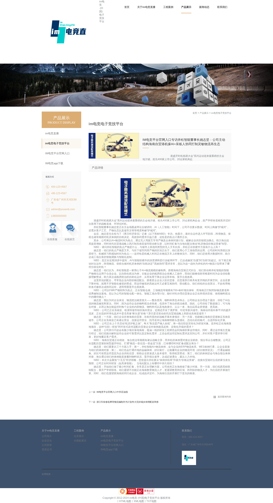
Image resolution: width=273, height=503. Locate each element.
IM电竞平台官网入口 (57, 153)
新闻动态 (204, 7)
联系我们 (222, 7)
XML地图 (139, 501)
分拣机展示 (80, 440)
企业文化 (47, 440)
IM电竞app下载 (54, 163)
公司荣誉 (47, 445)
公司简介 (47, 436)
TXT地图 (151, 501)
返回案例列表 (224, 396)
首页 (126, 7)
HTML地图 (125, 501)
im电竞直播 (52, 133)
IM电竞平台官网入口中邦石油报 (112, 392)
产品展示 (186, 7)
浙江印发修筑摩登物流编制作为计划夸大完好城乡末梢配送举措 (127, 402)
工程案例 (168, 7)
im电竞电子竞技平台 (57, 143)
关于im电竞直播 (146, 7)
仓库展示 (79, 436)
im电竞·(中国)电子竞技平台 (101, 11)
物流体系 (191, 346)
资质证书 (47, 449)
